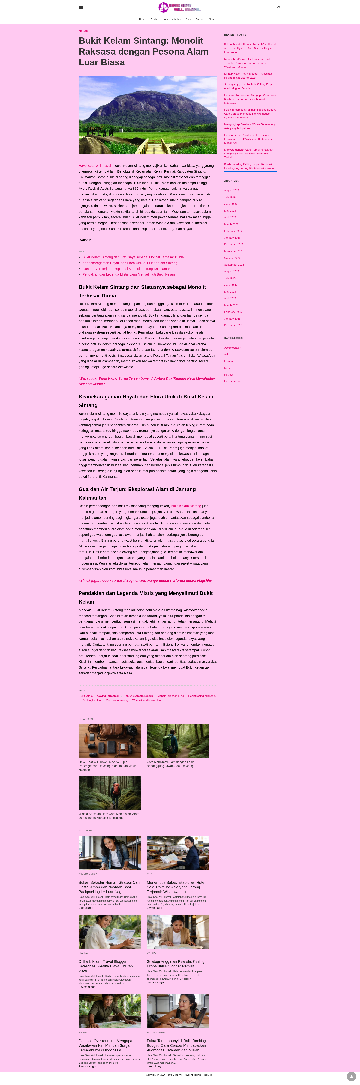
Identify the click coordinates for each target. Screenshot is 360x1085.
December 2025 (233, 244)
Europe (200, 19)
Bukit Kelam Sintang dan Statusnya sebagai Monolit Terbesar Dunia (133, 257)
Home (142, 19)
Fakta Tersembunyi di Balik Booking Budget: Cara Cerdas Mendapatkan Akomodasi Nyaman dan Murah (176, 1045)
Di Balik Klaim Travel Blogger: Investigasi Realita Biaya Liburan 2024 (106, 966)
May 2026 (230, 210)
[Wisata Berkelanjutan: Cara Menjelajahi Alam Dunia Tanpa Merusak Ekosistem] (110, 793)
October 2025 (232, 257)
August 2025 (231, 271)
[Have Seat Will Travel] (179, 7)
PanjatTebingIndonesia (202, 695)
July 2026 (230, 197)
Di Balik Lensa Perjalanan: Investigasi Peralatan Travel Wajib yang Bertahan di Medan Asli (248, 138)
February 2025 (233, 311)
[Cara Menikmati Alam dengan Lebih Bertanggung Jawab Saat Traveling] (178, 741)
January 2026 (232, 237)
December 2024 (233, 325)
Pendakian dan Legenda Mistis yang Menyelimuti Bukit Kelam (128, 274)
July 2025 (230, 278)
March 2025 (231, 305)
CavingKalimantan (108, 695)
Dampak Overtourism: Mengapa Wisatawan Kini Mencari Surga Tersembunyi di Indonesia (105, 1045)
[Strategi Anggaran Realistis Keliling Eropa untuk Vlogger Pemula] (178, 932)
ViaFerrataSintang (117, 700)
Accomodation (172, 19)
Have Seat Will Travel (95, 166)
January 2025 (232, 318)
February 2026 (233, 230)
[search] (279, 7)
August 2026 (231, 190)
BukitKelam (86, 695)
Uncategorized (233, 381)
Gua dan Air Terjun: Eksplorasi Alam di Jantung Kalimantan (126, 269)
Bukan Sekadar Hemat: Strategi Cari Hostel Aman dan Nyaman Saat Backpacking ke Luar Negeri (109, 887)
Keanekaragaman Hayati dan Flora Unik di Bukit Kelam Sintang (129, 263)
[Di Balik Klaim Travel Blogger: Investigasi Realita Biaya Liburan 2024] (110, 932)
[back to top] (351, 1076)
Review (155, 19)
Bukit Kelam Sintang (186, 506)
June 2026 (230, 203)
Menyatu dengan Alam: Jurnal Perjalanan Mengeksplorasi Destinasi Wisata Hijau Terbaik (248, 153)
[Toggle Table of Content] (81, 251)
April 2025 (230, 298)
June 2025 (230, 284)
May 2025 (230, 291)
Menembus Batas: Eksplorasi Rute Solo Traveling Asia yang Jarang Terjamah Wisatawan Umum (175, 887)
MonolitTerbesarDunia (170, 695)
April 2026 (230, 217)
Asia (188, 19)
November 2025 (233, 251)
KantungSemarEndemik (138, 695)
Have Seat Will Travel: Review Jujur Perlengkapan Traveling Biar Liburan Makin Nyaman (107, 765)
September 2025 (234, 264)
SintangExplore (92, 700)
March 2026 (231, 224)
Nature (213, 19)
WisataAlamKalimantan (146, 700)
